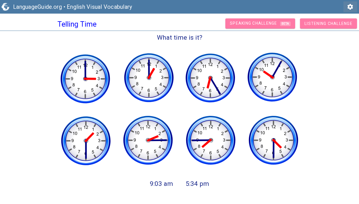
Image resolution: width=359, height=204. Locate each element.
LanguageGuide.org (37, 6)
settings (350, 6)
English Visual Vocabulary (99, 6)
